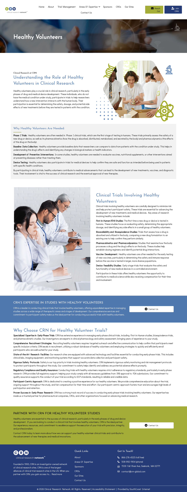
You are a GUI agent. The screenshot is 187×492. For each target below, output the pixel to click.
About (51, 6)
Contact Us (86, 12)
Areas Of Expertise (84, 461)
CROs (118, 6)
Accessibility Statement (103, 489)
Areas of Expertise (88, 6)
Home (41, 6)
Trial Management (67, 6)
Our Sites (129, 6)
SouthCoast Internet (140, 489)
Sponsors (107, 6)
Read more (57, 474)
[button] (99, 7)
